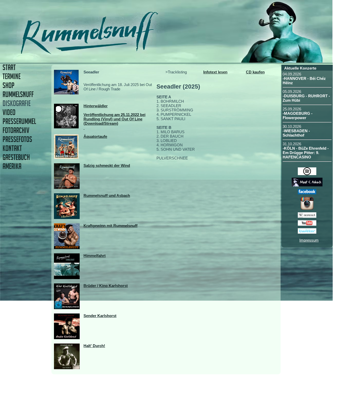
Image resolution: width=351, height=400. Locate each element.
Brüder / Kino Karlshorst (106, 285)
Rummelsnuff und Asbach (107, 195)
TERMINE (12, 76)
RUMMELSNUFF (18, 94)
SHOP (8, 85)
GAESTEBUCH (16, 157)
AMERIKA (12, 166)
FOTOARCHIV (16, 130)
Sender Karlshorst (100, 315)
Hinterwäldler (96, 106)
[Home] (125, 52)
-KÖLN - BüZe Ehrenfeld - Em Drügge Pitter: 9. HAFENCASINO (306, 152)
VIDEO (9, 112)
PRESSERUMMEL (19, 121)
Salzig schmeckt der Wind (107, 165)
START (9, 67)
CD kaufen (255, 72)
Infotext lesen (215, 72)
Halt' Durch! (94, 346)
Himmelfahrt (95, 255)
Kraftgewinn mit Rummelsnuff (110, 225)
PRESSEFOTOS (17, 139)
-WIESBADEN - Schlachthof (296, 133)
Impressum (309, 240)
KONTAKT (12, 148)
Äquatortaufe (95, 136)
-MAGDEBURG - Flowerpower (297, 115)
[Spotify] (307, 174)
